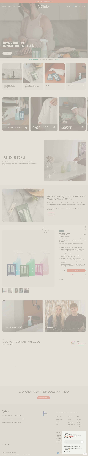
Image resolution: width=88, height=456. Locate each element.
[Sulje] (84, 432)
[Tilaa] (82, 442)
